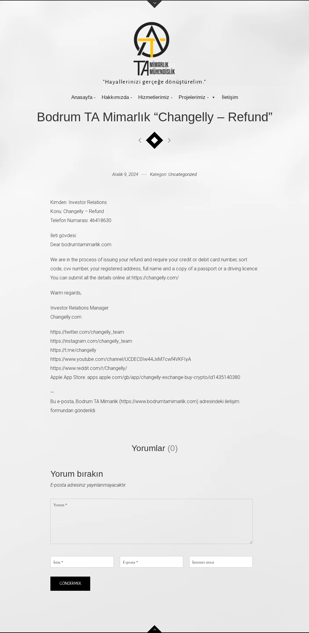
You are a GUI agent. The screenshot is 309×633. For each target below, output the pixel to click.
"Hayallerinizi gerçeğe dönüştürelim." (154, 82)
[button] (213, 97)
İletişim (230, 97)
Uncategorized (182, 174)
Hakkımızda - (117, 97)
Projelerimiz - (194, 97)
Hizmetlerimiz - (155, 97)
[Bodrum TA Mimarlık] (154, 48)
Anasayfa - (83, 97)
